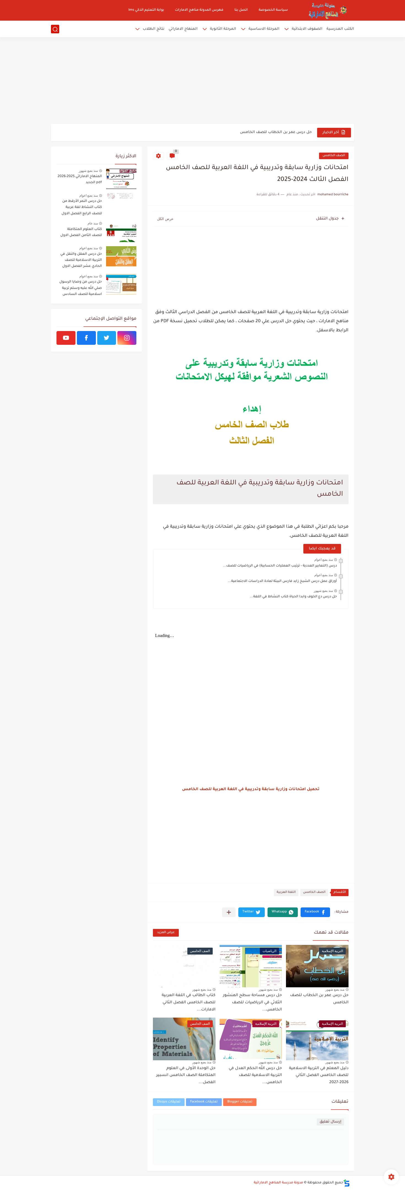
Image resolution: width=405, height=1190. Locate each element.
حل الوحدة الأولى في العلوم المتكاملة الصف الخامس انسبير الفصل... (185, 1075)
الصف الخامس (334, 156)
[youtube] (65, 338)
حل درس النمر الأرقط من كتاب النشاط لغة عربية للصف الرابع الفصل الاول (81, 207)
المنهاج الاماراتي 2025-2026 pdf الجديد (80, 180)
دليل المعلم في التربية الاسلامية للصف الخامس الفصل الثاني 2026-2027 (319, 1075)
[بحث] (55, 29)
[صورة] (121, 179)
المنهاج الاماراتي (183, 29)
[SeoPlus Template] (346, 1183)
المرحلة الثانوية (223, 29)
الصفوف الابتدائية (307, 29)
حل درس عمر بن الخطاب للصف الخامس (276, 132)
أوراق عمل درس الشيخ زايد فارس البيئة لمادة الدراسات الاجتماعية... (282, 581)
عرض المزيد (166, 932)
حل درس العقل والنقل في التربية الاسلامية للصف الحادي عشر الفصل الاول (81, 260)
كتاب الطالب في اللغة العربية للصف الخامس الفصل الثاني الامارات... (188, 1002)
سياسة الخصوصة (273, 10)
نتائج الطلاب (153, 29)
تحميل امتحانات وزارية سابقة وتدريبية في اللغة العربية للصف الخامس (251, 789)
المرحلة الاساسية (264, 29)
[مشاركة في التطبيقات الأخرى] (229, 912)
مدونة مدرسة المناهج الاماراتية (278, 1183)
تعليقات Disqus (168, 1102)
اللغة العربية (286, 892)
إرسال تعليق (330, 1122)
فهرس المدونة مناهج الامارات (199, 10)
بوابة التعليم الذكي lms (146, 10)
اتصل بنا (241, 10)
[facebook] (86, 338)
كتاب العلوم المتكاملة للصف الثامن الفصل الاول (81, 232)
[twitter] (106, 338)
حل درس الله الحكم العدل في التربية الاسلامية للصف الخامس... (255, 1075)
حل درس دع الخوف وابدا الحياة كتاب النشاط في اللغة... (293, 597)
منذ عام (93, 223)
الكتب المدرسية (340, 29)
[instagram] (126, 338)
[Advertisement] (202, 81)
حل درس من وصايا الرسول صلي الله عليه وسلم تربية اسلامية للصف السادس (80, 288)
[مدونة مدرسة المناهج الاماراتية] (326, 10)
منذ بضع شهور (323, 591)
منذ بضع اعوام (323, 560)
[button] (315, 912)
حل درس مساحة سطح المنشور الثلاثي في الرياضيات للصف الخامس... (252, 1002)
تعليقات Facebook (204, 1102)
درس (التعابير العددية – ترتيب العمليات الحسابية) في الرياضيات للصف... (280, 566)
